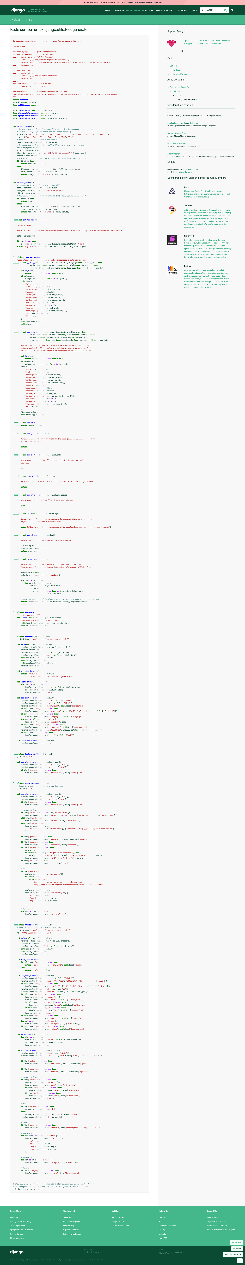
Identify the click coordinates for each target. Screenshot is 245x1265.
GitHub (162, 1217)
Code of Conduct (16, 1234)
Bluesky (162, 1230)
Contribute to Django (71, 1221)
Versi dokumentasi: (233, 1254)
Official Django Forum (177, 143)
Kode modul (177, 91)
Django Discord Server (177, 133)
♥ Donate (193, 10)
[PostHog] (172, 274)
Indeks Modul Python (178, 74)
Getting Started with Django (21, 1221)
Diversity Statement (18, 1238)
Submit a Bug (68, 1226)
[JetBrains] (172, 214)
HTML (185, 169)
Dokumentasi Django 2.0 (179, 87)
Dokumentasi (21, 19)
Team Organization (17, 1226)
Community (169, 10)
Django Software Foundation (21, 1230)
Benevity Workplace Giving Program (221, 1230)
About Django (15, 1217)
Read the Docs (186, 172)
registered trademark (75, 1260)
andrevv (181, 1253)
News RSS (163, 1238)
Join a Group (68, 1217)
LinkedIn (162, 1234)
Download (119, 10)
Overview (108, 10)
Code (151, 10)
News (144, 10)
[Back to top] (240, 1261)
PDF (190, 169)
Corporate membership (216, 1221)
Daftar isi (173, 66)
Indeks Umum (175, 70)
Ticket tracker (173, 154)
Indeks (170, 123)
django (178, 95)
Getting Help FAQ (118, 1217)
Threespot (164, 1253)
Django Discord (118, 1221)
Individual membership (72, 1234)
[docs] (16, 220)
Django (18, 10)
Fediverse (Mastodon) (167, 1226)
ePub (196, 169)
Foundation (182, 10)
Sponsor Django (213, 1217)
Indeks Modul (180, 123)
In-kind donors (92, 1252)
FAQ (169, 113)
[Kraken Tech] (172, 244)
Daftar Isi (193, 123)
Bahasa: (237, 1248)
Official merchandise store (217, 1226)
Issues (159, 10)
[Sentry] (172, 194)
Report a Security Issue (72, 1230)
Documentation (133, 10)
